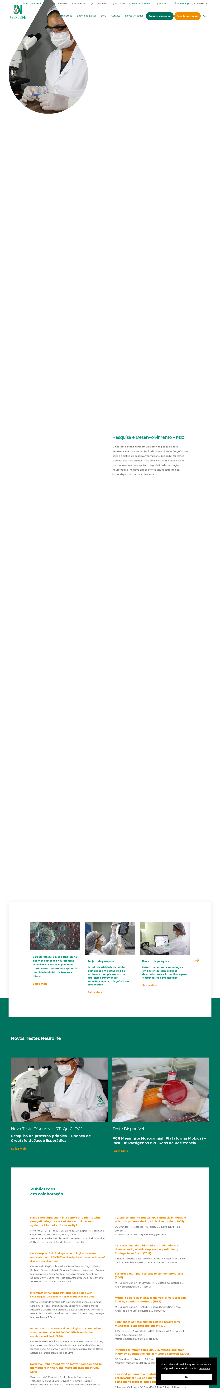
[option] (55, 954)
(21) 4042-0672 (198, 3)
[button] (197, 960)
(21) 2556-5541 (79, 3)
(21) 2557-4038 (99, 3)
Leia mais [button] (204, 1368)
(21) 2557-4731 (117, 3)
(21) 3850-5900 (60, 3)
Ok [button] (186, 1377)
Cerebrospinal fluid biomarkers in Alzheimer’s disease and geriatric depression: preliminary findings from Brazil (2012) (147, 1249)
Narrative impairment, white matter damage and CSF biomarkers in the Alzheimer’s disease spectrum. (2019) (67, 1367)
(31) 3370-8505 (162, 3)
